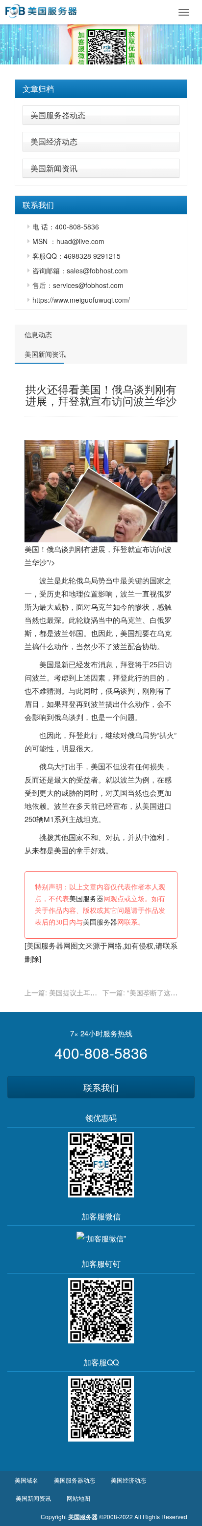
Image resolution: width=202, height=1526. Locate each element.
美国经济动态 (53, 141)
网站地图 (78, 1498)
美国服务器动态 (57, 115)
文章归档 (38, 88)
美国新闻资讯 (53, 168)
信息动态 (38, 334)
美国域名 (26, 1480)
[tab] (101, 89)
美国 (127, 633)
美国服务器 (86, 899)
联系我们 (101, 1087)
